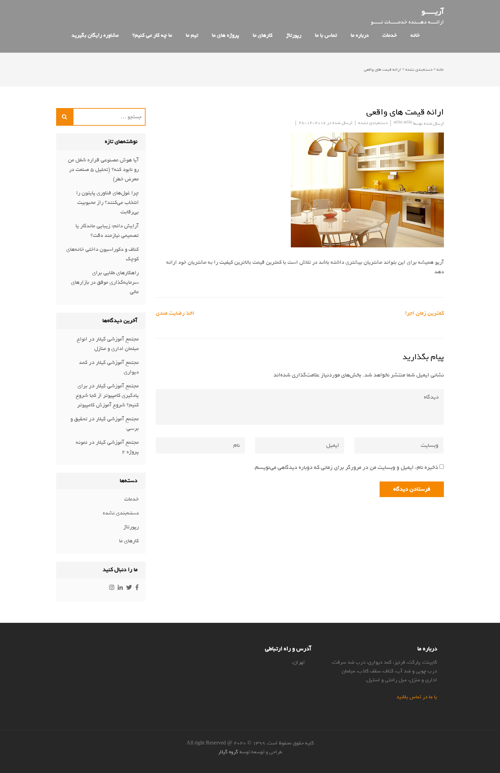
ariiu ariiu (403, 122)
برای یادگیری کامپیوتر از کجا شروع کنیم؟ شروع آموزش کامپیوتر (107, 395)
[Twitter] (129, 588)
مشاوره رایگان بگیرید (95, 35)
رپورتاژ (293, 35)
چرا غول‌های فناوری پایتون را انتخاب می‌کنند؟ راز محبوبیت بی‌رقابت (107, 202)
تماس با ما (326, 35)
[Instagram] (111, 588)
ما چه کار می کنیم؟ (152, 35)
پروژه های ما (225, 35)
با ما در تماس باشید (416, 697)
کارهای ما (262, 35)
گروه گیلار (228, 752)
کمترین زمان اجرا (424, 313)
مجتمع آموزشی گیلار (117, 339)
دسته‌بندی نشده (418, 69)
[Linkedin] (120, 588)
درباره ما (360, 35)
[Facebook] (137, 588)
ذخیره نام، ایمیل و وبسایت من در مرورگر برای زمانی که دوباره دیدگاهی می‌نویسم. (345, 467)
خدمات (389, 35)
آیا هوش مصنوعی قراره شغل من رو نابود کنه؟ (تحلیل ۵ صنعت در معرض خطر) (103, 169)
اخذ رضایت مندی (175, 313)
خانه (440, 69)
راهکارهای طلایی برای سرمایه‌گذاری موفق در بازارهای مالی (105, 282)
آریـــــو (432, 11)
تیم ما (192, 35)
